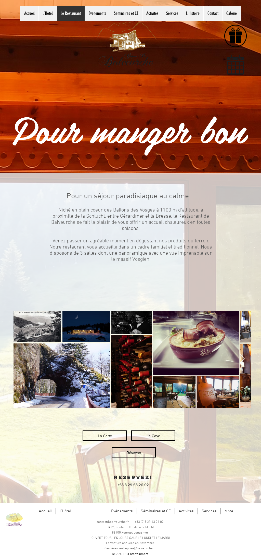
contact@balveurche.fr (113, 522)
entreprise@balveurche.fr (137, 549)
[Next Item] (242, 359)
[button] (134, 452)
